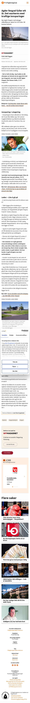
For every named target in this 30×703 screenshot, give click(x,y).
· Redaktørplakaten (16, 696)
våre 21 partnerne (10, 343)
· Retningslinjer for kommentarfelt (15, 681)
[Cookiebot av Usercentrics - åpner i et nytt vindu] (21, 331)
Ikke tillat (15, 371)
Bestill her (15, 660)
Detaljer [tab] (11, 335)
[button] (24, 476)
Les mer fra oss (10, 444)
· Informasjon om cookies (15, 685)
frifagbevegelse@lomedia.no (15, 630)
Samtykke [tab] (4, 335)
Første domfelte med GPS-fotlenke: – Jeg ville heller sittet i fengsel (15, 295)
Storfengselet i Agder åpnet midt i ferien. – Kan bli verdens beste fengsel (15, 105)
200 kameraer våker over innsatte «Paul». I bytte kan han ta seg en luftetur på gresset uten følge (14, 189)
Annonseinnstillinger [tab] (21, 335)
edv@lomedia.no (5, 58)
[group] (15, 476)
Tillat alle (15, 362)
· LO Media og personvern (15, 686)
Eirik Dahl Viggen (7, 56)
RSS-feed (15, 655)
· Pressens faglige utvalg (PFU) (19, 699)
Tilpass (14, 366)
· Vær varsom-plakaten (17, 697)
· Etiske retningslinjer (15, 680)
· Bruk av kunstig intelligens (15, 683)
